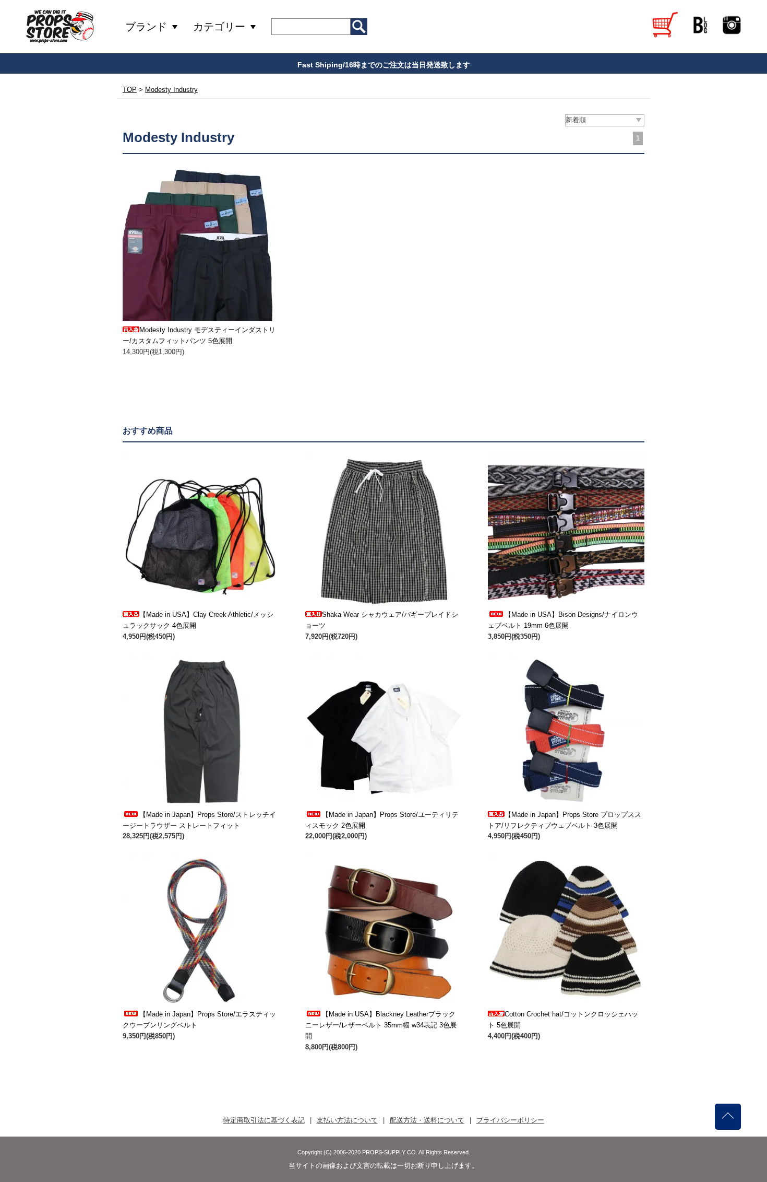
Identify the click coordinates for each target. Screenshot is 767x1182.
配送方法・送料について (427, 1120)
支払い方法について (347, 1120)
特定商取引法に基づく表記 (264, 1120)
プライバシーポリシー (510, 1120)
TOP (130, 89)
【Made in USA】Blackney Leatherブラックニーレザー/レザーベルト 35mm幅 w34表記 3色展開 (381, 1025)
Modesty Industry (171, 89)
